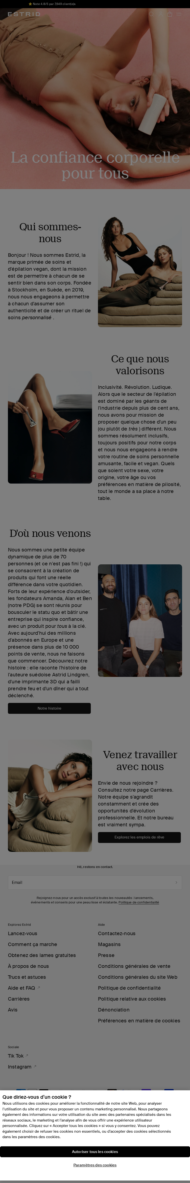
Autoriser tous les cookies (95, 1151)
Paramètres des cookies (95, 1165)
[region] (95, 1135)
